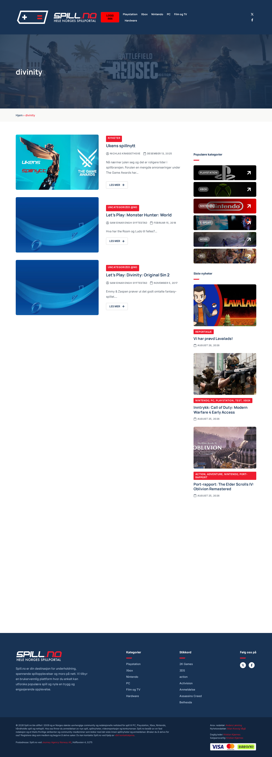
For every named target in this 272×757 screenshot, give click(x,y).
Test (238, 400)
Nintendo (157, 14)
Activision (186, 683)
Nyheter (114, 138)
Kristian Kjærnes (232, 734)
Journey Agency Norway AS (56, 742)
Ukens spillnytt (120, 145)
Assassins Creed (190, 696)
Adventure (215, 474)
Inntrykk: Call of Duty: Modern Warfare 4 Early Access (221, 409)
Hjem (19, 115)
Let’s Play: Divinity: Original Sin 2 (137, 275)
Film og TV (180, 14)
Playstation (130, 14)
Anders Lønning (234, 725)
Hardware (131, 20)
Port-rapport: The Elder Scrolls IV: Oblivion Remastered (224, 486)
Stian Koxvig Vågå (236, 728)
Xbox (144, 14)
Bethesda (185, 702)
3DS (182, 670)
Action (200, 474)
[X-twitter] (252, 14)
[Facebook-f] (252, 20)
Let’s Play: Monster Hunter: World (139, 215)
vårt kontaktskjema (124, 735)
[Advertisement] (225, 531)
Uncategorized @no (122, 207)
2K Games (186, 664)
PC (168, 14)
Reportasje (203, 331)
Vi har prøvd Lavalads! (213, 338)
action (183, 677)
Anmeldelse (187, 689)
